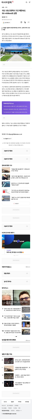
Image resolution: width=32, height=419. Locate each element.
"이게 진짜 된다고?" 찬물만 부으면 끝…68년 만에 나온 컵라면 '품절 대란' (16, 112)
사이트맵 (27, 401)
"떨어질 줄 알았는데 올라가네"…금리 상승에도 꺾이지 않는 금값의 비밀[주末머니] (16, 106)
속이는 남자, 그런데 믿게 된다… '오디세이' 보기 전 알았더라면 (21, 361)
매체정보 (18, 410)
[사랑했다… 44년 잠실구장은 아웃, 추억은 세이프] (6, 378)
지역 (6, 7)
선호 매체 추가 (7, 22)
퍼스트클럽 (4, 408)
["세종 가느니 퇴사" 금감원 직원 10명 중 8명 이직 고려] (6, 200)
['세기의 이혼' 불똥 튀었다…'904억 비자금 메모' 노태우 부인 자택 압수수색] (6, 179)
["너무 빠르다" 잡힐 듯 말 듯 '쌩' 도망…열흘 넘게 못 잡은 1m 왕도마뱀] (26, 334)
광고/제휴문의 (10, 405)
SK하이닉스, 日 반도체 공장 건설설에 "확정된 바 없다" (20, 184)
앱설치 (12, 401)
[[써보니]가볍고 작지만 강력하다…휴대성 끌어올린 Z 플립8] (26, 327)
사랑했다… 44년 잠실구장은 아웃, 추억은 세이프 (21, 376)
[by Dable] (27, 340)
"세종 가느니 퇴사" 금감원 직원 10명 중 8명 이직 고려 (20, 198)
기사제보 (15, 408)
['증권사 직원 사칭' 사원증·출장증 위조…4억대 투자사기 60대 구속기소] (26, 312)
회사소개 (3, 405)
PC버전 (19, 401)
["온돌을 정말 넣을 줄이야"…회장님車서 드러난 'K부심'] (6, 172)
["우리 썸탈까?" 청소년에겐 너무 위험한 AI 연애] (6, 386)
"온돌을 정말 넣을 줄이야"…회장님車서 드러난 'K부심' (20, 170)
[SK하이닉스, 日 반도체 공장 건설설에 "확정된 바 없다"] (6, 186)
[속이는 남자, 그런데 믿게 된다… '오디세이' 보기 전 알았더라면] (6, 363)
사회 (3, 7)
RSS (19, 408)
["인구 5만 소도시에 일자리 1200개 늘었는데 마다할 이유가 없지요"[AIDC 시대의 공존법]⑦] (6, 193)
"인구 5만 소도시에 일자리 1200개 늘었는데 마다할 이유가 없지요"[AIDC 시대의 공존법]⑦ (20, 191)
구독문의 (10, 408)
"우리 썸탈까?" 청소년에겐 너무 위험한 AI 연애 (21, 383)
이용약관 (12, 410)
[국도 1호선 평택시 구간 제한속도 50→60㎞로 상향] (16, 52)
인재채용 (16, 405)
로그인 (5, 401)
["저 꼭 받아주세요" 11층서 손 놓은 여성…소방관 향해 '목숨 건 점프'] (26, 319)
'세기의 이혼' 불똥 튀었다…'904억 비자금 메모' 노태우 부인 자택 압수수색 (20, 177)
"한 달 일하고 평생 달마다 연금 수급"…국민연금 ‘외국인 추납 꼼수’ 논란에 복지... (16, 109)
